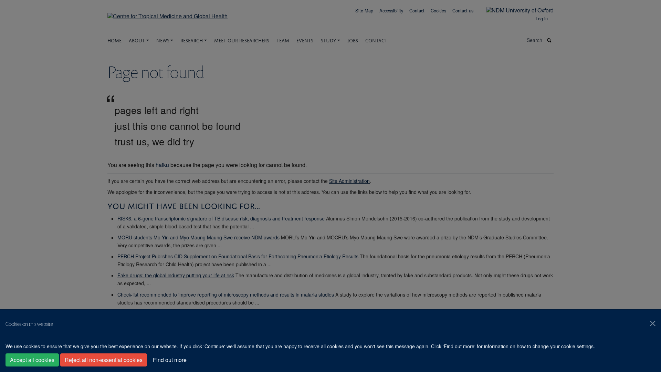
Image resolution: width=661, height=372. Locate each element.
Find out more (170, 360)
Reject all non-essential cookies (104, 360)
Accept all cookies (32, 360)
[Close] (652, 323)
